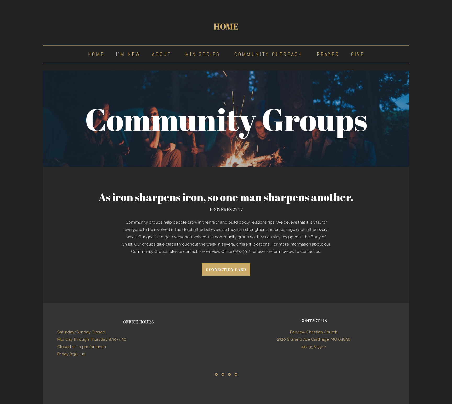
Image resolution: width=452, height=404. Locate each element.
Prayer (328, 54)
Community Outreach (269, 54)
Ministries (204, 54)
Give (357, 54)
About (162, 54)
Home (226, 26)
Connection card (226, 269)
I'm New (128, 54)
